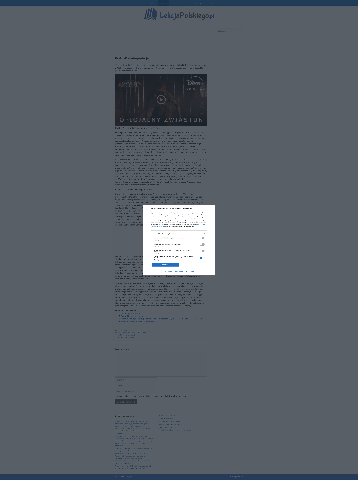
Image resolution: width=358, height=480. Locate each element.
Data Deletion (168, 271)
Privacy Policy (190, 271)
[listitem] (179, 234)
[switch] (202, 238)
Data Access (179, 271)
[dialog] (179, 240)
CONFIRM (165, 265)
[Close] (211, 208)
